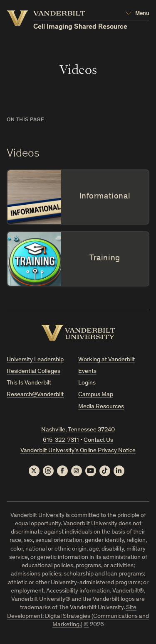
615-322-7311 (61, 440)
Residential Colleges (33, 371)
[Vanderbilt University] (78, 333)
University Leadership (35, 360)
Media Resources (101, 407)
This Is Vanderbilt (29, 383)
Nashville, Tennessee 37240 (78, 430)
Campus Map (95, 395)
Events (87, 371)
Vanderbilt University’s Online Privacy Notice (78, 451)
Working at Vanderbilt (106, 360)
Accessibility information (78, 591)
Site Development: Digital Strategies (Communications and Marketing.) (78, 616)
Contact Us (98, 440)
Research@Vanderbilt (35, 395)
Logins (87, 383)
